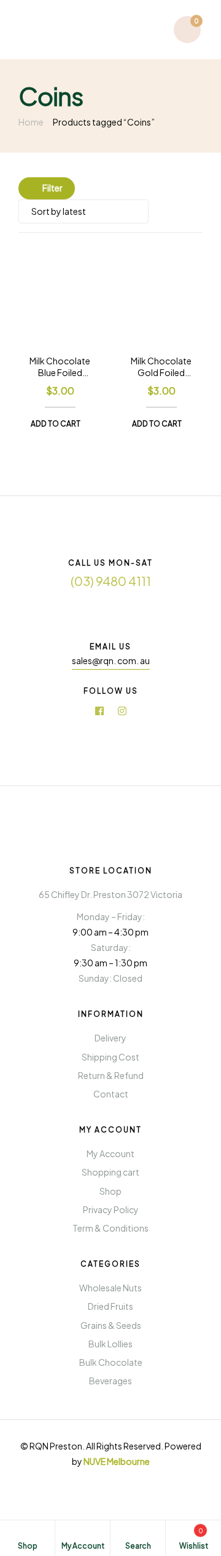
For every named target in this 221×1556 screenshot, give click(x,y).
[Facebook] (99, 711)
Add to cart (55, 423)
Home (31, 121)
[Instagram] (122, 711)
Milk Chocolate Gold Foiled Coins (161, 367)
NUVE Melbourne (116, 1461)
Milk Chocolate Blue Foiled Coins (59, 367)
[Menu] (32, 29)
